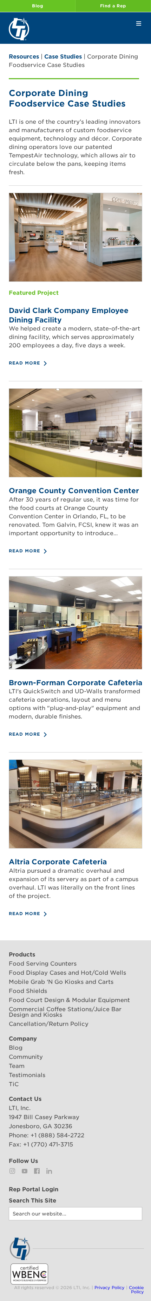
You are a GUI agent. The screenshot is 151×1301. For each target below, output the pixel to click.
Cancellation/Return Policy (48, 1024)
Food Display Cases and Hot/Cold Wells (67, 972)
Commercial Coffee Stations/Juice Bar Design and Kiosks (65, 1012)
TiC (14, 1084)
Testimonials (27, 1075)
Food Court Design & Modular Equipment (69, 1000)
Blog (37, 5)
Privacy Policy (109, 1287)
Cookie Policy (136, 1289)
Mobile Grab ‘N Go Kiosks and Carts (61, 982)
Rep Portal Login (33, 1189)
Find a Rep (113, 5)
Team (17, 1066)
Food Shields (28, 991)
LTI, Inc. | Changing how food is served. (19, 29)
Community (26, 1057)
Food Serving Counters (43, 963)
